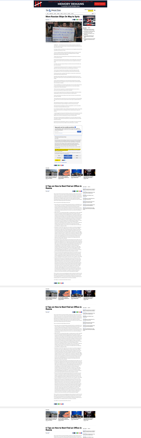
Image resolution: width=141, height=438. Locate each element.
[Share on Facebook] (73, 19)
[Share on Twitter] (74, 19)
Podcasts (68, 13)
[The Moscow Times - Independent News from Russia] (53, 10)
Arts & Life (65, 13)
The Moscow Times (48, 19)
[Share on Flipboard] (80, 19)
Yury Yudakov (48, 311)
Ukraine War (51, 13)
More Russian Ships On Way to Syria (62, 16)
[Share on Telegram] (76, 19)
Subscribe (79, 131)
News (48, 13)
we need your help (57, 147)
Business (58, 13)
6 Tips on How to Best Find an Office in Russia (64, 187)
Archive (72, 13)
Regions (55, 13)
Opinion (61, 13)
